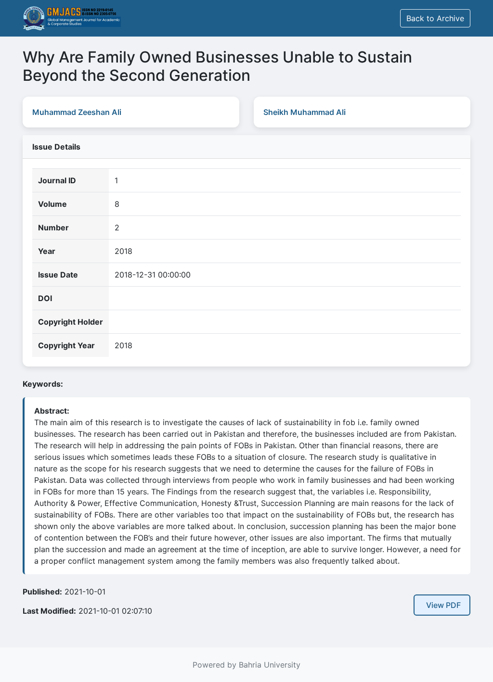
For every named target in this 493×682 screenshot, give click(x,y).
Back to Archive (435, 18)
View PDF (443, 605)
